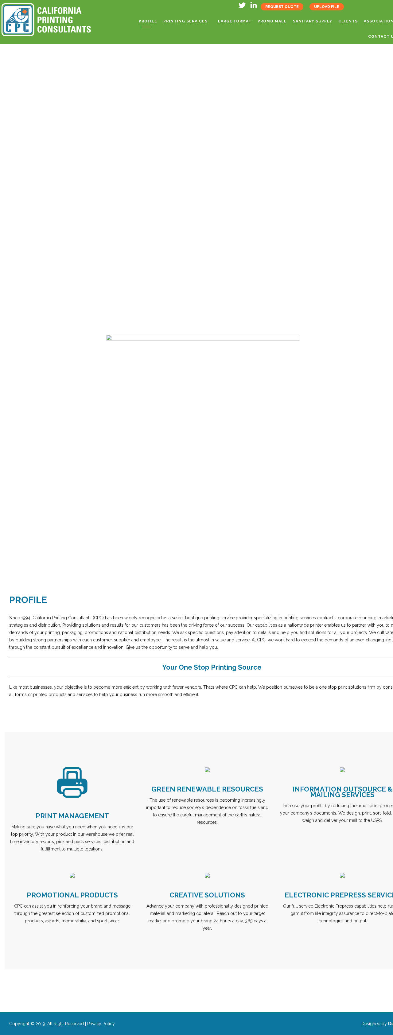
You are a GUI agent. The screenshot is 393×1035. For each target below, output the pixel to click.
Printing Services (185, 21)
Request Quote (282, 7)
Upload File (326, 7)
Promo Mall (272, 21)
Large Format (234, 21)
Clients (348, 21)
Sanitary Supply (312, 21)
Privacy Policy (101, 1023)
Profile (148, 21)
